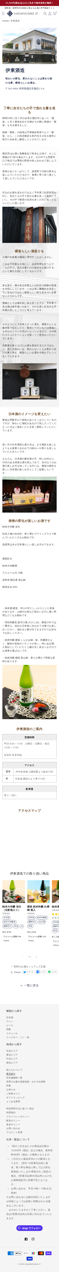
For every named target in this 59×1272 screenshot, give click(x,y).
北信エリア (12, 1051)
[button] (46, 13)
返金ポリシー (13, 1124)
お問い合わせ (13, 1128)
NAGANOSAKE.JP (33, 1264)
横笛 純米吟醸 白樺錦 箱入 (38, 908)
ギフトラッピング (15, 1098)
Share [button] (17, 972)
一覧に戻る (31, 985)
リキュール (12, 1033)
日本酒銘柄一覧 (14, 1078)
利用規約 (10, 1113)
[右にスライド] (36, 956)
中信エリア (12, 1059)
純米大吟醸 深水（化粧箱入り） (11, 908)
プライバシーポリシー (17, 1117)
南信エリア (12, 1063)
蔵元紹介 (10, 1074)
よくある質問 (13, 1102)
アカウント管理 (14, 1132)
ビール (9, 1025)
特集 (8, 1086)
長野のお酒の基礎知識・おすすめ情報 (25, 1082)
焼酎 (8, 1029)
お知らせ (10, 1090)
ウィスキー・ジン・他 (17, 1037)
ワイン (9, 1021)
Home (5, 21)
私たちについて (14, 1070)
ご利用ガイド (13, 1094)
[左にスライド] (22, 956)
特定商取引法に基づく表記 (20, 1109)
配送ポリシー (13, 1121)
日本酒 (9, 1017)
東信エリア (12, 1055)
